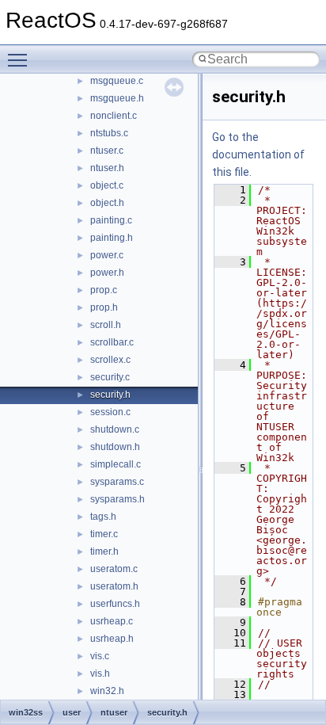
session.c (110, 412)
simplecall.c (115, 464)
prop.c (103, 290)
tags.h (103, 516)
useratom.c (114, 568)
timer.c (104, 534)
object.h (107, 202)
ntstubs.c (109, 133)
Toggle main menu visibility (20, 59)
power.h (107, 272)
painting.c (111, 220)
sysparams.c (117, 481)
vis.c (99, 656)
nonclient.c (113, 115)
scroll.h (105, 324)
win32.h (107, 690)
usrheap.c (111, 621)
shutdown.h (115, 446)
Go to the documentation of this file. (258, 154)
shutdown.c (114, 429)
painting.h (111, 237)
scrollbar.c (112, 342)
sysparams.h (117, 499)
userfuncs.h (115, 603)
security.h (110, 394)
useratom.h (114, 586)
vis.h (100, 673)
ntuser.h (107, 168)
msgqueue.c (116, 80)
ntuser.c (106, 150)
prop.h (104, 307)
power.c (106, 255)
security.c (110, 377)
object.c (106, 185)
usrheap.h (112, 638)
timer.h (104, 551)
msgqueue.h (117, 98)
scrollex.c (110, 359)
